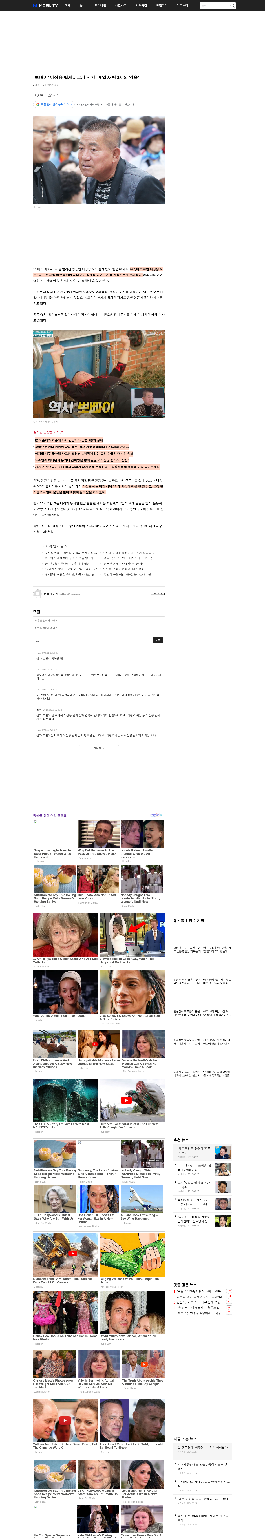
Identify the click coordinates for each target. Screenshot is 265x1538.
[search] (232, 6)
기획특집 (141, 5)
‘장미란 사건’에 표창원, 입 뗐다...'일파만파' (71, 569)
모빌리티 (162, 5)
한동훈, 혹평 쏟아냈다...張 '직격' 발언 (67, 563)
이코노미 (182, 5)
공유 (55, 95)
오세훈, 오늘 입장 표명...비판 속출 (123, 569)
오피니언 (100, 5)
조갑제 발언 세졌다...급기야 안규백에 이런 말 (69, 559)
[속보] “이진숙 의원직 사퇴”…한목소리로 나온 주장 (201, 1291)
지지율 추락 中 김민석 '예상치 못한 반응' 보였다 (69, 553)
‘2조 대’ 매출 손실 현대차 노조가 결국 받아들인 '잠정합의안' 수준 (127, 553)
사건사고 (121, 5)
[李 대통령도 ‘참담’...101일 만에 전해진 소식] (202, 1485)
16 (41, 95)
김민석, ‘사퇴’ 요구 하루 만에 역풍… (200, 1302)
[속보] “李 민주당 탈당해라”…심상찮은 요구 (201, 1313)
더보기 (97, 748)
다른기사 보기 (158, 593)
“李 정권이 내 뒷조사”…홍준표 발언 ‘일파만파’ (201, 1307)
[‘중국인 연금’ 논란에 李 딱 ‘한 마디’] (202, 1152)
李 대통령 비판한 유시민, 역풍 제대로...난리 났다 (69, 575)
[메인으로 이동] (45, 7)
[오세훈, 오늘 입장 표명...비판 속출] (202, 1186)
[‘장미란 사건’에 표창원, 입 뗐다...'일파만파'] (202, 1169)
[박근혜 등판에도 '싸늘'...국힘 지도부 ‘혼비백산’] (202, 1468)
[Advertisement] (132, 42)
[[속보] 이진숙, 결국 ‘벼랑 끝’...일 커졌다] (202, 1503)
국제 (68, 5)
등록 (157, 640)
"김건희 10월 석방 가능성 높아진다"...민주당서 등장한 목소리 (127, 575)
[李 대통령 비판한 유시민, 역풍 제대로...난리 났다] (202, 1204)
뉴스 (82, 5)
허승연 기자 (39, 85)
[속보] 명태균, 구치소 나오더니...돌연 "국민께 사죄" (127, 559)
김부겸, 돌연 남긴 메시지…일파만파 (200, 1296)
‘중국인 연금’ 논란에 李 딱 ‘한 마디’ (124, 563)
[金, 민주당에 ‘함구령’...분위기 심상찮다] (202, 1451)
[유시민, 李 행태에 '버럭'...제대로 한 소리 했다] (202, 1520)
